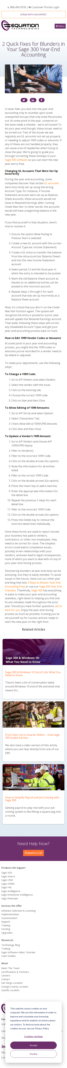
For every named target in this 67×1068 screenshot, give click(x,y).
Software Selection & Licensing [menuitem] (18, 910)
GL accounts (51, 183)
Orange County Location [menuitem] (14, 986)
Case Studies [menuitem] (8, 955)
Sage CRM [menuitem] (7, 880)
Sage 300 (36, 590)
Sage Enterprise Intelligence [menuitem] (17, 894)
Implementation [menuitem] (10, 914)
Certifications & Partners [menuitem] (15, 971)
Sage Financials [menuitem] (9, 898)
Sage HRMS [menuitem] (7, 883)
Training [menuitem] (5, 925)
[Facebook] (42, 100)
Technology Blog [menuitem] (10, 945)
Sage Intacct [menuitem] (8, 876)
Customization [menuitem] (9, 918)
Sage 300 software (16, 160)
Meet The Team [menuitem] (10, 968)
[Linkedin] (33, 100)
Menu (61, 26)
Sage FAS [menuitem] (6, 887)
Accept (33, 1045)
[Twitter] (24, 100)
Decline (33, 1053)
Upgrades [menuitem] (7, 932)
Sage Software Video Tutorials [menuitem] (18, 952)
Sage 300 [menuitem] (6, 872)
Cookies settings (33, 1036)
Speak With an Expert (33, 14)
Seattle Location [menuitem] (10, 990)
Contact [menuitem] (5, 979)
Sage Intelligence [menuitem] (10, 891)
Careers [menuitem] (5, 975)
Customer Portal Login (45, 7)
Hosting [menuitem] (5, 929)
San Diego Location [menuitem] (12, 982)
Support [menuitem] (5, 921)
